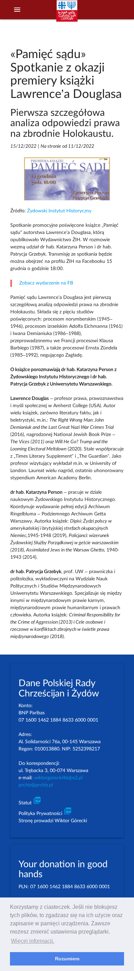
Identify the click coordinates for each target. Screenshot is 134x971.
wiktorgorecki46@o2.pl (58, 777)
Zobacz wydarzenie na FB (46, 283)
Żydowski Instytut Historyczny (59, 211)
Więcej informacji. (32, 941)
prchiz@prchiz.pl (36, 785)
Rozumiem (67, 958)
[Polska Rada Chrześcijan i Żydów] (67, 14)
